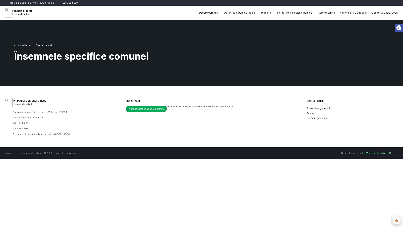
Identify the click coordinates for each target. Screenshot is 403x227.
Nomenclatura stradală (353, 12)
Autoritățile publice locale (239, 12)
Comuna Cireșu (21, 11)
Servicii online (326, 12)
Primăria (266, 12)
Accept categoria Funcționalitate (147, 108)
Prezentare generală (318, 108)
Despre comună (208, 12)
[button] (399, 28)
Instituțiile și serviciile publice (294, 12)
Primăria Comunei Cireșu (29, 100)
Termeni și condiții (317, 117)
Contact (311, 113)
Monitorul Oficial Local (384, 12)
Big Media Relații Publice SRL (377, 153)
